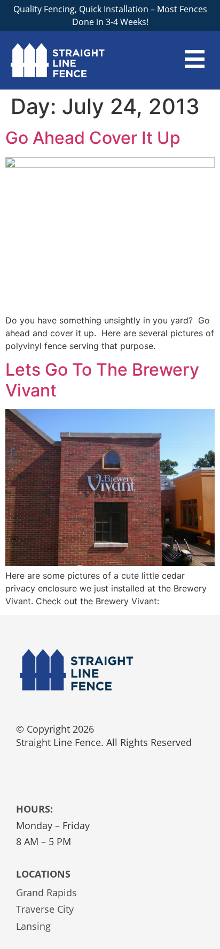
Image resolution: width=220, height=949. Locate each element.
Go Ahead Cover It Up (92, 137)
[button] (195, 60)
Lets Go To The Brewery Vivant (102, 379)
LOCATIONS (43, 873)
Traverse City (45, 909)
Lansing (33, 926)
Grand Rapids (46, 892)
